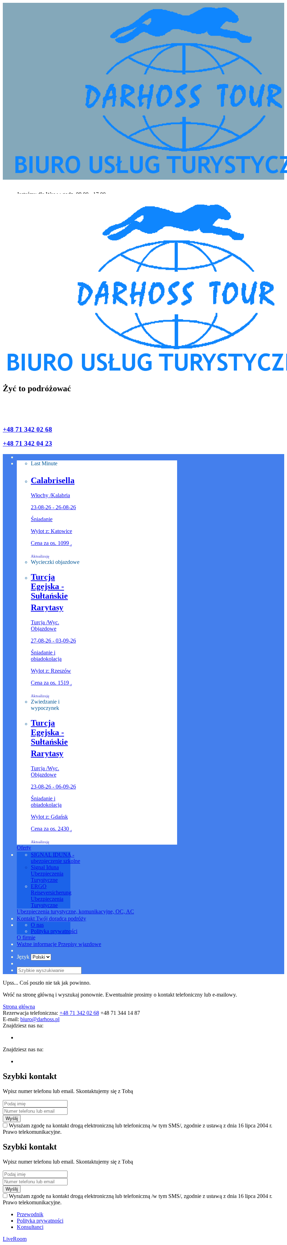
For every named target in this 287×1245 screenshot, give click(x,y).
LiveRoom (15, 1239)
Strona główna (19, 1007)
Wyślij (12, 1118)
